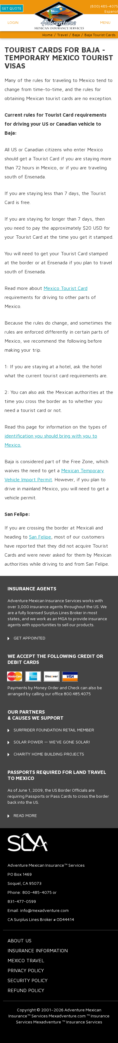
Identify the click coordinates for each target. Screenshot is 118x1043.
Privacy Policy (26, 970)
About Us (19, 940)
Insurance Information (38, 950)
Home (47, 35)
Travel (62, 35)
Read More (25, 815)
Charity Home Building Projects (49, 753)
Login (13, 22)
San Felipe (40, 536)
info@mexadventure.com (44, 910)
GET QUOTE (11, 8)
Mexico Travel (26, 960)
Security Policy (28, 980)
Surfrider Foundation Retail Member (54, 729)
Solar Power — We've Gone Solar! (52, 741)
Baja (76, 35)
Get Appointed (29, 637)
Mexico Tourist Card (65, 288)
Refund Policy (26, 990)
